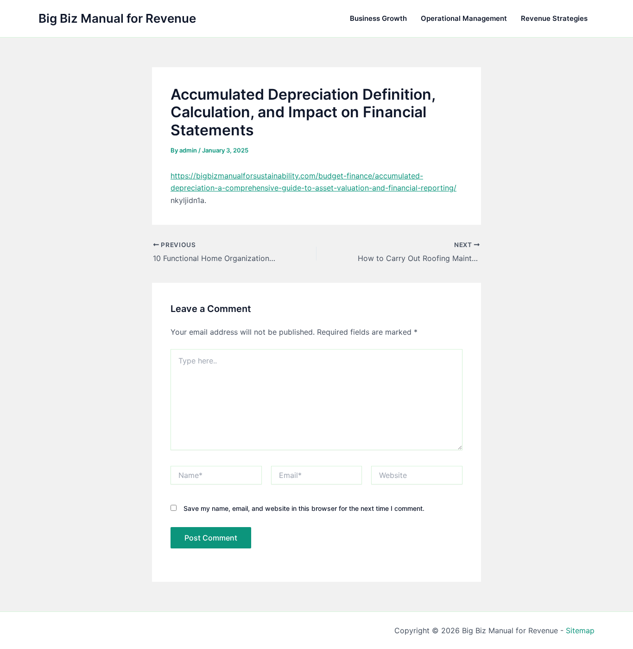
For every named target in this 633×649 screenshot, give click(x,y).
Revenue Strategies (554, 18)
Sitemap (580, 630)
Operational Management (464, 18)
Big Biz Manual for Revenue (117, 18)
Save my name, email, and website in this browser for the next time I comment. (304, 508)
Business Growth (378, 18)
